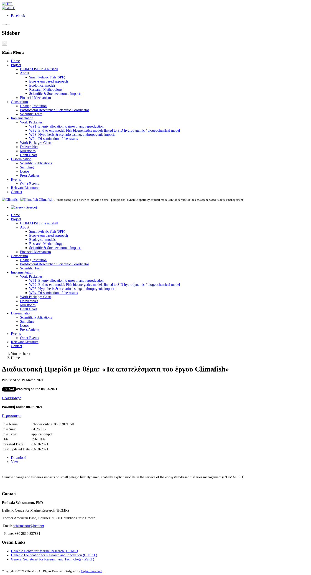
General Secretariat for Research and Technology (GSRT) (52, 559)
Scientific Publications (36, 163)
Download (18, 457)
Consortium (19, 102)
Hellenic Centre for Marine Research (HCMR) (44, 551)
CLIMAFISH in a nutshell (39, 69)
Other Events (29, 184)
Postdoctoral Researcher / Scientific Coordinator (54, 110)
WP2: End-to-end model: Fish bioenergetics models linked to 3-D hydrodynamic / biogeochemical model (104, 130)
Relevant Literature (24, 188)
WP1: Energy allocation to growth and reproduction (66, 126)
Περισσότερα (11, 398)
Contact (16, 192)
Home (15, 61)
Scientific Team (31, 114)
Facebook (18, 16)
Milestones (28, 151)
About (24, 73)
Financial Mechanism (35, 98)
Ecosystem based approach (48, 81)
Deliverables (29, 147)
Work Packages (31, 122)
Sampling (27, 167)
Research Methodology (46, 89)
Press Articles (29, 175)
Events (16, 179)
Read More (10, 485)
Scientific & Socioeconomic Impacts (55, 93)
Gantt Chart (28, 155)
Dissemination (21, 159)
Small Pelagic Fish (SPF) (47, 77)
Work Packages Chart (35, 143)
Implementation (22, 118)
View (15, 462)
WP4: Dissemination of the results (53, 139)
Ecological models (42, 85)
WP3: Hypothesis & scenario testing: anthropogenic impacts (72, 134)
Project (16, 65)
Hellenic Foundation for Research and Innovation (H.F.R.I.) (54, 555)
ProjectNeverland (91, 571)
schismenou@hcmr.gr (28, 526)
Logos (24, 171)
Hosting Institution (33, 106)
